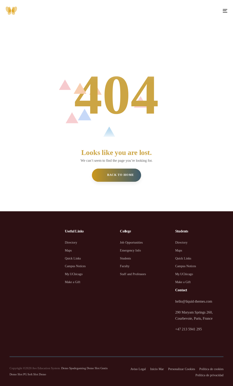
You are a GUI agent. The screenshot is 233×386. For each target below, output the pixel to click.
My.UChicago (74, 274)
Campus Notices (75, 266)
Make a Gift (72, 282)
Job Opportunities (131, 242)
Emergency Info (130, 250)
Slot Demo (39, 374)
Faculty (124, 266)
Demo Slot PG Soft (21, 374)
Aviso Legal (138, 369)
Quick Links (73, 258)
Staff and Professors (133, 274)
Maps (68, 250)
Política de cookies (211, 369)
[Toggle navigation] (190, 10)
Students (125, 258)
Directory (71, 242)
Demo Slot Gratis (97, 368)
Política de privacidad (209, 375)
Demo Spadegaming (73, 368)
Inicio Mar (157, 369)
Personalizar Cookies (181, 369)
